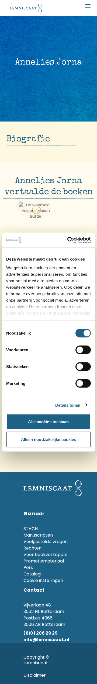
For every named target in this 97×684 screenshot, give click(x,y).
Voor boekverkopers (45, 554)
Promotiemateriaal (43, 561)
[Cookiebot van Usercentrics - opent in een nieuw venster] (68, 240)
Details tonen (67, 405)
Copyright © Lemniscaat (36, 660)
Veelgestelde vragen (45, 541)
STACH (30, 528)
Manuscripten (38, 535)
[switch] (83, 350)
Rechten (32, 548)
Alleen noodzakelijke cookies (48, 439)
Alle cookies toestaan (48, 421)
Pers (28, 567)
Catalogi (32, 574)
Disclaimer (34, 675)
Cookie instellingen (43, 580)
